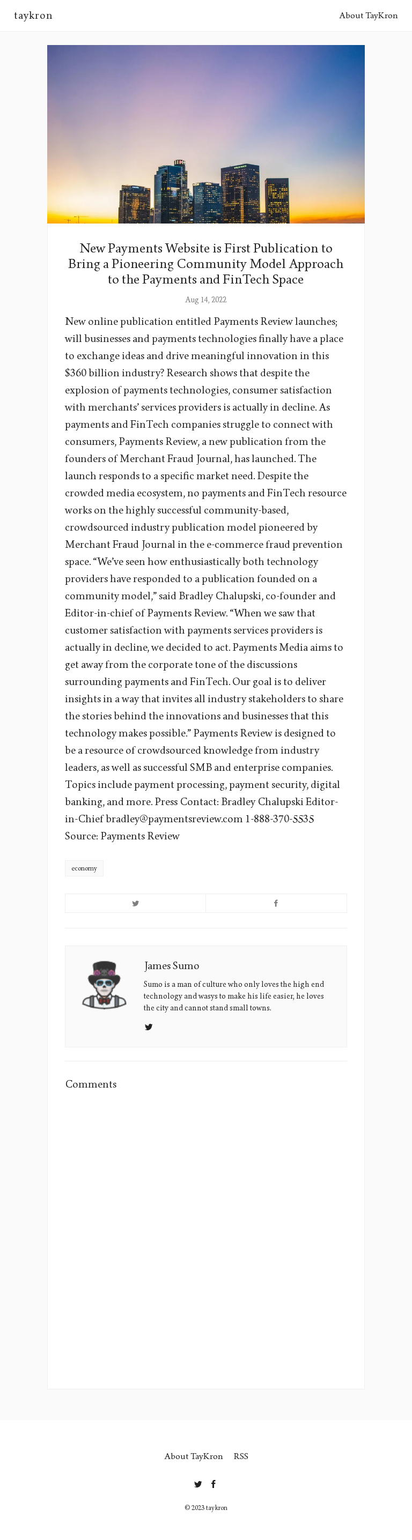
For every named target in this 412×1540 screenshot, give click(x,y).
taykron (33, 15)
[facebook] (213, 1482)
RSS (241, 1456)
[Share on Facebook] (276, 903)
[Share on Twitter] (135, 903)
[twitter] (198, 1482)
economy (84, 868)
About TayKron (368, 15)
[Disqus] (206, 1238)
